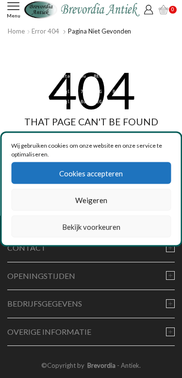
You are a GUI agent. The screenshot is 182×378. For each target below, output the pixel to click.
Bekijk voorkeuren (91, 226)
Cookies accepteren (91, 173)
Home (16, 31)
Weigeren (91, 199)
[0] (162, 10)
